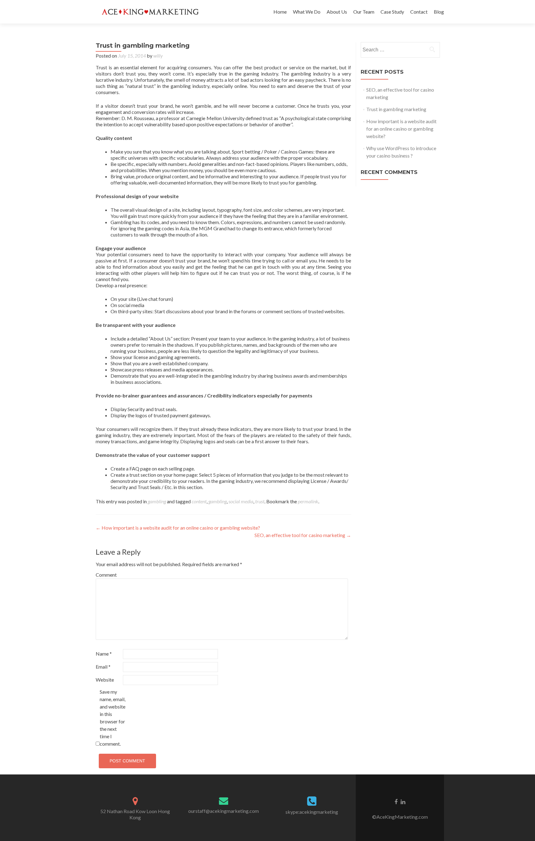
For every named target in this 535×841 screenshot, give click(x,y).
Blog (439, 12)
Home (280, 12)
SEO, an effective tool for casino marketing (302, 535)
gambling (157, 501)
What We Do (306, 12)
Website (105, 680)
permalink (308, 501)
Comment (106, 575)
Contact (419, 12)
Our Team (363, 12)
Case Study (392, 12)
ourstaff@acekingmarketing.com (223, 811)
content (199, 501)
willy (158, 56)
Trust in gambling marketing (396, 109)
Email (103, 667)
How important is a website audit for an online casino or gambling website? (178, 528)
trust (259, 501)
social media (240, 501)
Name (104, 654)
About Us (337, 12)
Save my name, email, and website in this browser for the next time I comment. (112, 718)
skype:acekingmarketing (311, 812)
